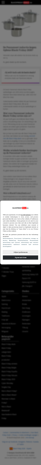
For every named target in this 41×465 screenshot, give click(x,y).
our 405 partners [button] (26, 215)
